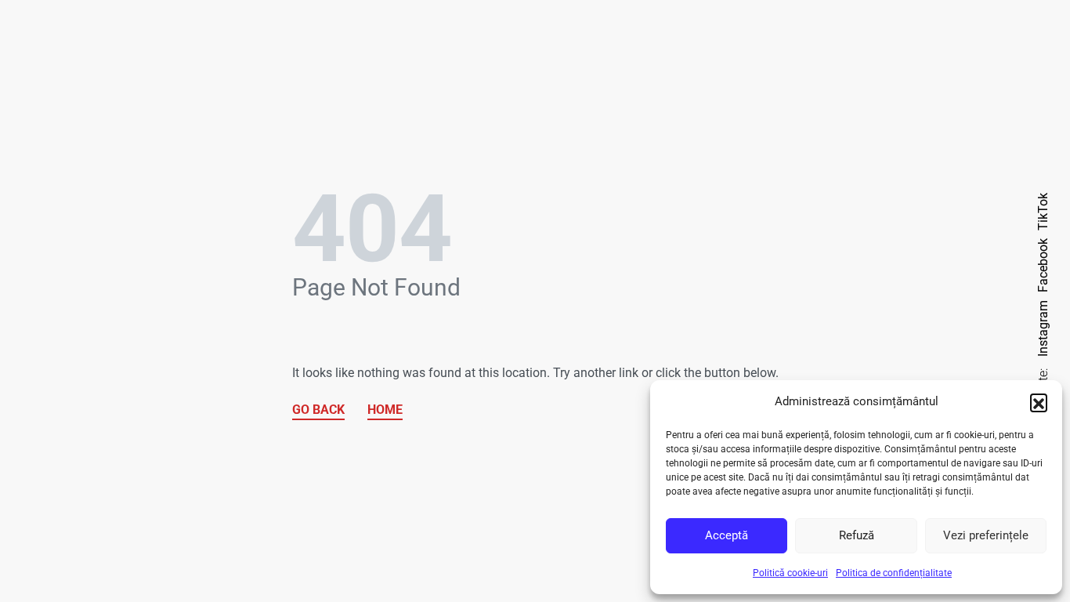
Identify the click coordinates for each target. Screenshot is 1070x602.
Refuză (856, 535)
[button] (1039, 402)
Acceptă (726, 535)
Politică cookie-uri (790, 573)
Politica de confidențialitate (894, 573)
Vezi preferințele (985, 535)
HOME (385, 409)
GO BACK (318, 409)
